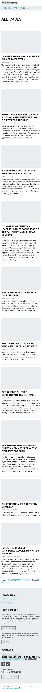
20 (2, 582)
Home (3, 8)
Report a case (8, 628)
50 (4, 582)
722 (24, 580)
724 (30, 580)
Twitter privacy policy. (7, 603)
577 (19, 580)
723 (27, 580)
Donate (6, 642)
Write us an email (10, 677)
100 (7, 582)
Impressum (9, 689)
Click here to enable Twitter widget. (11, 599)
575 (13, 580)
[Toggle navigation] (37, 3)
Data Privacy (17, 689)
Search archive (14, 8)
